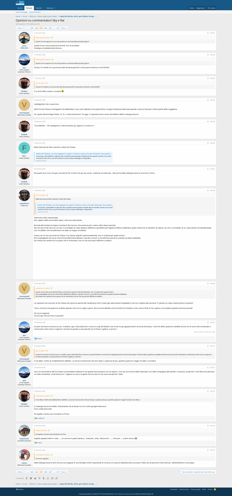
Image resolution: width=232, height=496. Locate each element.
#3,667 (212, 169)
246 (45, 28)
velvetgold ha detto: (43, 396)
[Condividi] (207, 33)
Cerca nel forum (35, 12)
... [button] (28, 28)
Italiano (21, 489)
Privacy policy (195, 489)
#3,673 (212, 391)
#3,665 (212, 121)
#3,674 (212, 426)
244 (36, 28)
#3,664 (212, 100)
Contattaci (174, 489)
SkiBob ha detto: (41, 430)
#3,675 (212, 450)
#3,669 (212, 283)
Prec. (20, 28)
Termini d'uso (184, 489)
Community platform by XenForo (98, 494)
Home (20, 8)
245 (41, 28)
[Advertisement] (124, 260)
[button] (43, 8)
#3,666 (212, 143)
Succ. (63, 28)
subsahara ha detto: (43, 288)
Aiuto (204, 489)
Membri (50, 8)
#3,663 (212, 78)
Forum (29, 8)
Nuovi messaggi (21, 12)
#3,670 (212, 322)
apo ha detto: (40, 83)
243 (32, 28)
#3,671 (212, 346)
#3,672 (212, 367)
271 (58, 28)
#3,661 (212, 33)
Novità (38, 8)
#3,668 (212, 190)
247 (50, 28)
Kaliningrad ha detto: (43, 38)
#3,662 (212, 55)
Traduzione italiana (123, 494)
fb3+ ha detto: (41, 195)
